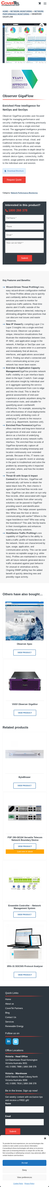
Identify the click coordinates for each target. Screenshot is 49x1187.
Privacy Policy (29, 1183)
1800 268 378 (17, 210)
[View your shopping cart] (39, 3)
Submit (24, 258)
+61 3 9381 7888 (13, 1066)
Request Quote (14, 180)
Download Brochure (15, 171)
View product (25, 652)
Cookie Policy (18, 1183)
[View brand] (24, 88)
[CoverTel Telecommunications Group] (10, 3)
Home (5, 11)
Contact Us (10, 1017)
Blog (7, 1013)
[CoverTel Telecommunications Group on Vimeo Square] (16, 1041)
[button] (45, 1138)
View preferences (24, 1177)
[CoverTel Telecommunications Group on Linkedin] (8, 1041)
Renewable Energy (14, 1026)
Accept (25, 1163)
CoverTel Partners (14, 1008)
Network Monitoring (21, 11)
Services (9, 1022)
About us (9, 1004)
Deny (24, 1170)
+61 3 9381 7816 (13, 1083)
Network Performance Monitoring (24, 193)
